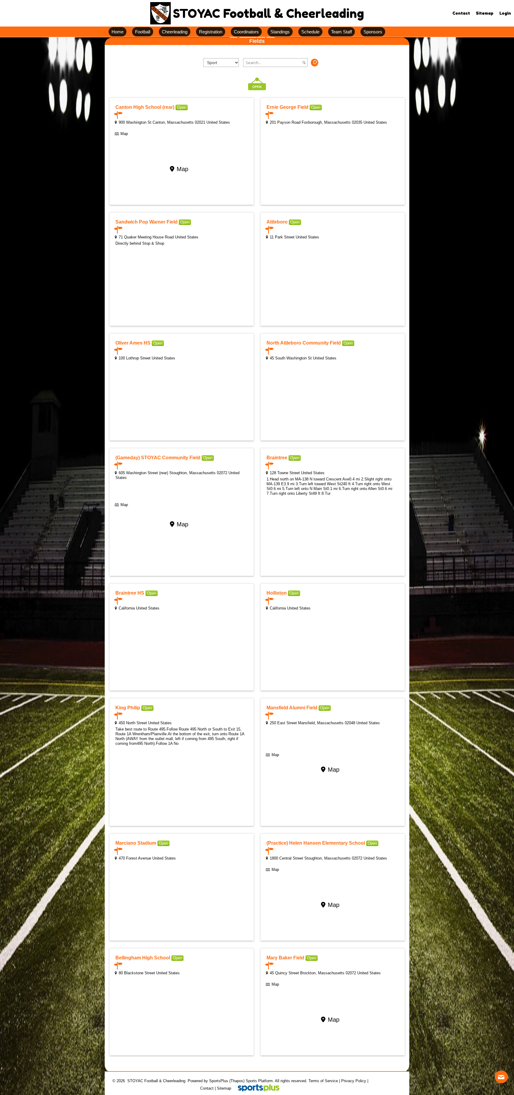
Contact (207, 1088)
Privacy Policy (353, 1081)
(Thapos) (237, 1081)
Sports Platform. (260, 1081)
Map (124, 133)
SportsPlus (218, 1081)
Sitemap (224, 1088)
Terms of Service (323, 1081)
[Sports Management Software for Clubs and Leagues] (256, 1088)
